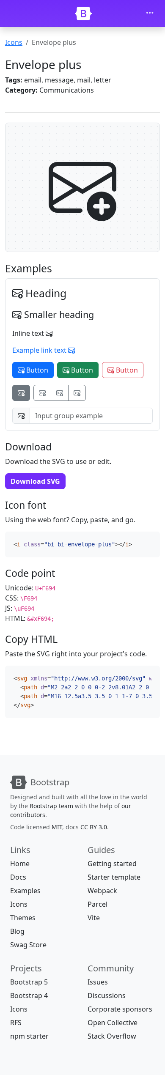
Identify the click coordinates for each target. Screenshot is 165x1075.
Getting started (112, 863)
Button (36, 370)
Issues (98, 982)
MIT (57, 827)
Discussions (107, 995)
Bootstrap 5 (29, 982)
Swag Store (28, 944)
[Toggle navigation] (149, 13)
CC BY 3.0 (93, 827)
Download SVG (35, 481)
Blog (17, 931)
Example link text (40, 350)
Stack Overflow (112, 1036)
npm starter (29, 1036)
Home (20, 863)
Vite (94, 917)
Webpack (102, 890)
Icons (13, 42)
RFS (16, 1022)
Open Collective (113, 1022)
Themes (23, 917)
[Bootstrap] (83, 13)
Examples (25, 890)
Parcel (97, 904)
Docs (18, 877)
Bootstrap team (51, 806)
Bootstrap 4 (29, 995)
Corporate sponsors (120, 1009)
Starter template (114, 877)
